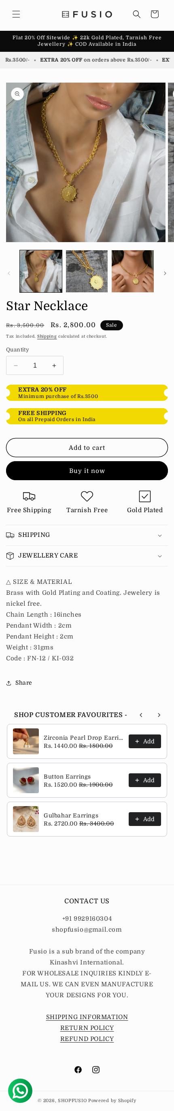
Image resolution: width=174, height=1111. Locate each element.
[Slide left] (9, 273)
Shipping (47, 336)
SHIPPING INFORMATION (87, 1017)
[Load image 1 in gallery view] (41, 271)
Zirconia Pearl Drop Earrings (84, 737)
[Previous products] (141, 715)
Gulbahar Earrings (71, 815)
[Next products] (159, 715)
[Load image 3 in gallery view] (133, 271)
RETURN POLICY (87, 1028)
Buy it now (87, 471)
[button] (16, 14)
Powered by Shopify (112, 1100)
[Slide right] (165, 273)
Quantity (17, 350)
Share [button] (23, 682)
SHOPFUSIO (72, 1100)
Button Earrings (67, 776)
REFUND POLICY (87, 1039)
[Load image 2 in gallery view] (87, 271)
